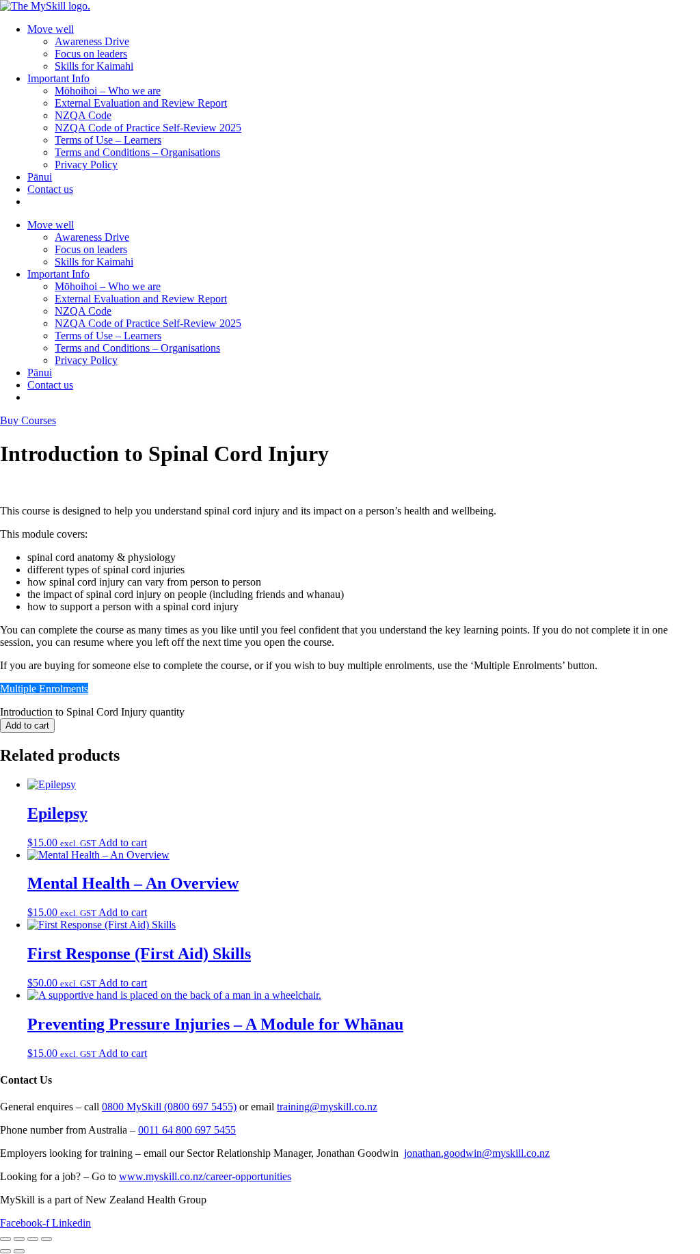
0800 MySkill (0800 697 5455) (169, 1106)
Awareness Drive (92, 41)
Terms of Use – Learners (108, 140)
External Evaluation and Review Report (141, 103)
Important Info (58, 78)
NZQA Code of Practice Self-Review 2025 (148, 127)
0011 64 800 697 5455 (187, 1130)
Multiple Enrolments (44, 688)
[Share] (32, 1239)
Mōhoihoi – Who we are (108, 90)
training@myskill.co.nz (327, 1106)
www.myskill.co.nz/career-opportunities (205, 1176)
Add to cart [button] (122, 842)
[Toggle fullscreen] (19, 1239)
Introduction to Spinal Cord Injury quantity (92, 712)
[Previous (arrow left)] (5, 1251)
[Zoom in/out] (5, 1239)
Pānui (39, 177)
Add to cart (27, 725)
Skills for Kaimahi (94, 66)
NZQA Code (83, 115)
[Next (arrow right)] (19, 1251)
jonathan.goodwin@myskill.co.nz (477, 1153)
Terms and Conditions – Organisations (137, 152)
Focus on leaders (91, 54)
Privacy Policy (86, 164)
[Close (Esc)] (46, 1239)
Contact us (50, 189)
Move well (50, 29)
